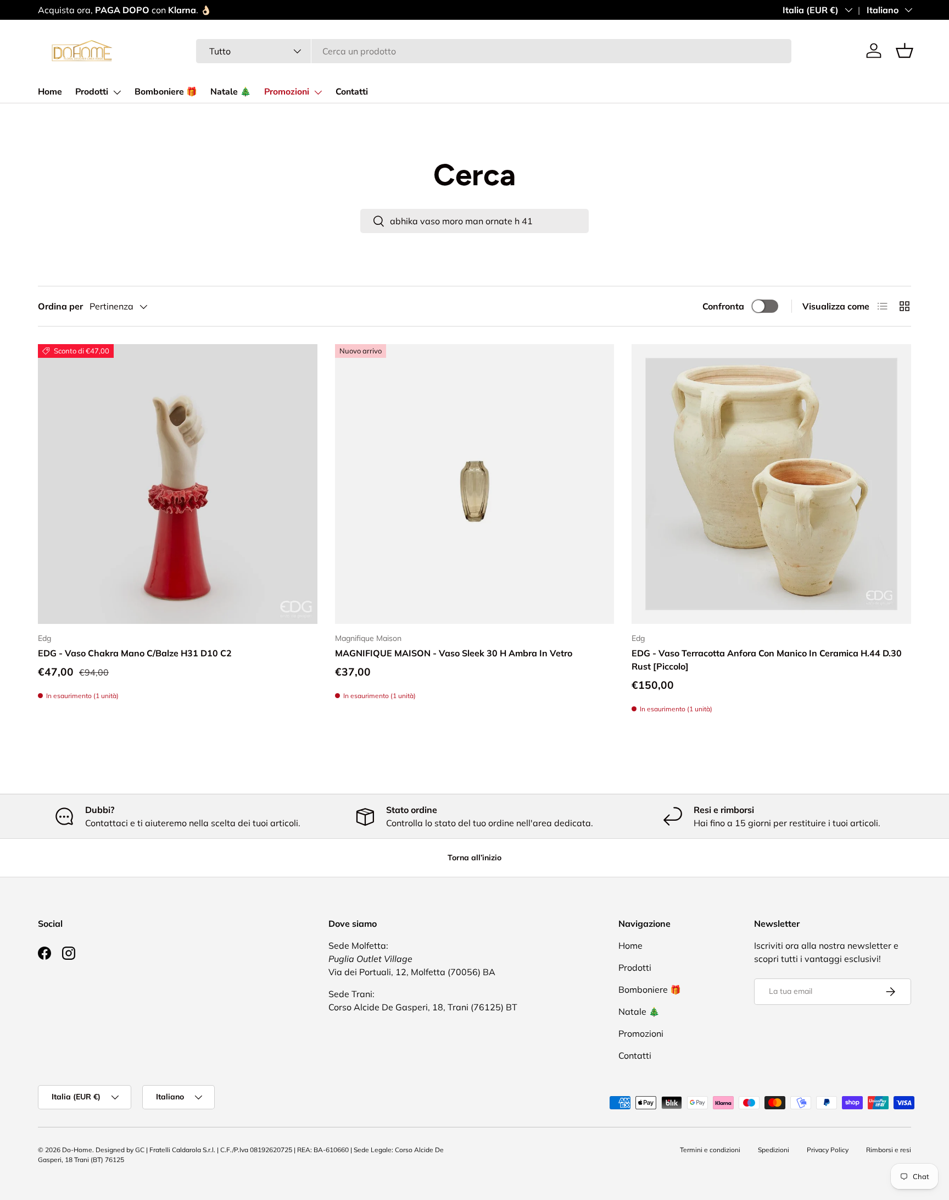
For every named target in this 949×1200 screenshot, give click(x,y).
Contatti (352, 92)
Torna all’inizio (474, 857)
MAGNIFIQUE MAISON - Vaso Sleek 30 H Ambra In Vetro (453, 653)
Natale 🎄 (230, 92)
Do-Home (77, 1150)
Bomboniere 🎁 (166, 92)
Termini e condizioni (710, 1150)
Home (50, 92)
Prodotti (91, 92)
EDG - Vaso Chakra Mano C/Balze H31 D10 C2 (135, 653)
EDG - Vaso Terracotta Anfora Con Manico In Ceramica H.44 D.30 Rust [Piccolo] (767, 660)
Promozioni (286, 92)
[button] (904, 50)
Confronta (723, 306)
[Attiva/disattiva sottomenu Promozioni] (318, 92)
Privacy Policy (827, 1150)
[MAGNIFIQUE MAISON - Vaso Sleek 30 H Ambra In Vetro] (475, 484)
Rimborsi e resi (888, 1150)
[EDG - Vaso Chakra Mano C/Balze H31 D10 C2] (177, 484)
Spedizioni (773, 1150)
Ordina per (60, 306)
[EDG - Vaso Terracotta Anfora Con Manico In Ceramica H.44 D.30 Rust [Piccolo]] (771, 484)
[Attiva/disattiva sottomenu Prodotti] (117, 92)
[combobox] (493, 51)
